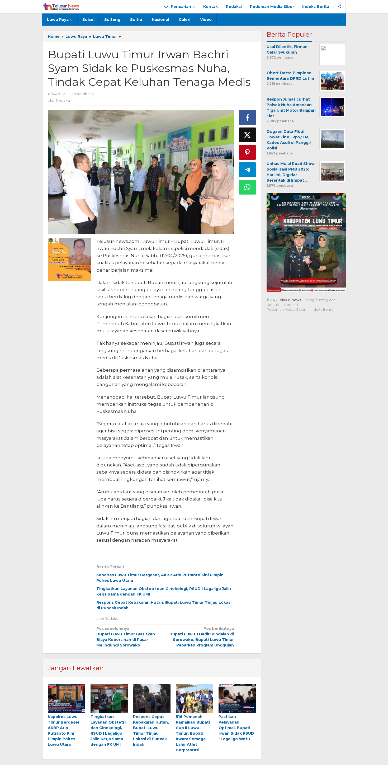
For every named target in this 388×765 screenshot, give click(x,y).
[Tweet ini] (247, 135)
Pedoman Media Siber (286, 309)
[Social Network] (339, 6)
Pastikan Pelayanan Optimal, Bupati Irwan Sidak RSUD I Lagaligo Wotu (236, 727)
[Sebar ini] (247, 117)
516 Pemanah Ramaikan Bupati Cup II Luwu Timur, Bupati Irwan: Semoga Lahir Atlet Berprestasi (193, 733)
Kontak (273, 305)
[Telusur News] (61, 6)
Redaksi (291, 305)
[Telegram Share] (247, 169)
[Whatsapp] (247, 187)
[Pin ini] (247, 152)
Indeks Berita (322, 309)
